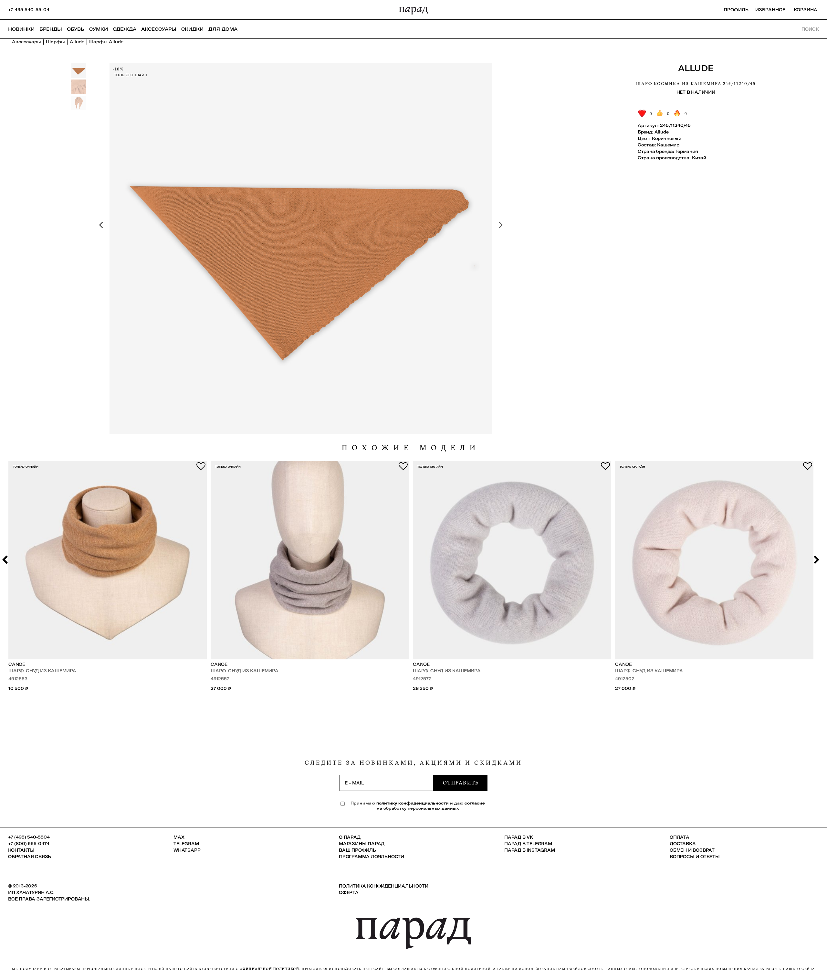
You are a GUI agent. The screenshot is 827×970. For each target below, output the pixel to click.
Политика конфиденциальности (383, 886)
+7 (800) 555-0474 (28, 843)
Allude (695, 68)
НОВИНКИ (21, 29)
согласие (475, 803)
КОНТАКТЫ (21, 850)
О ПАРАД (350, 837)
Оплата (679, 837)
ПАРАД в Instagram (529, 850)
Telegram (186, 843)
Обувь (75, 29)
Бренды (50, 29)
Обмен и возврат (692, 850)
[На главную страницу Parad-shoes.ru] (413, 10)
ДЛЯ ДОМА (222, 29)
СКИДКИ (192, 29)
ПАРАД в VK (518, 837)
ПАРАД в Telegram (528, 843)
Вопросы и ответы (695, 856)
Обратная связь (29, 856)
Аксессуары (158, 29)
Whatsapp (186, 850)
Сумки (98, 29)
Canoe (16, 664)
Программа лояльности (371, 856)
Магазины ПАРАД (361, 843)
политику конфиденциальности (413, 803)
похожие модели (411, 448)
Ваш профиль (357, 850)
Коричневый (666, 138)
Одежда (124, 29)
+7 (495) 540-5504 (29, 837)
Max (178, 837)
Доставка (683, 843)
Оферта (349, 892)
